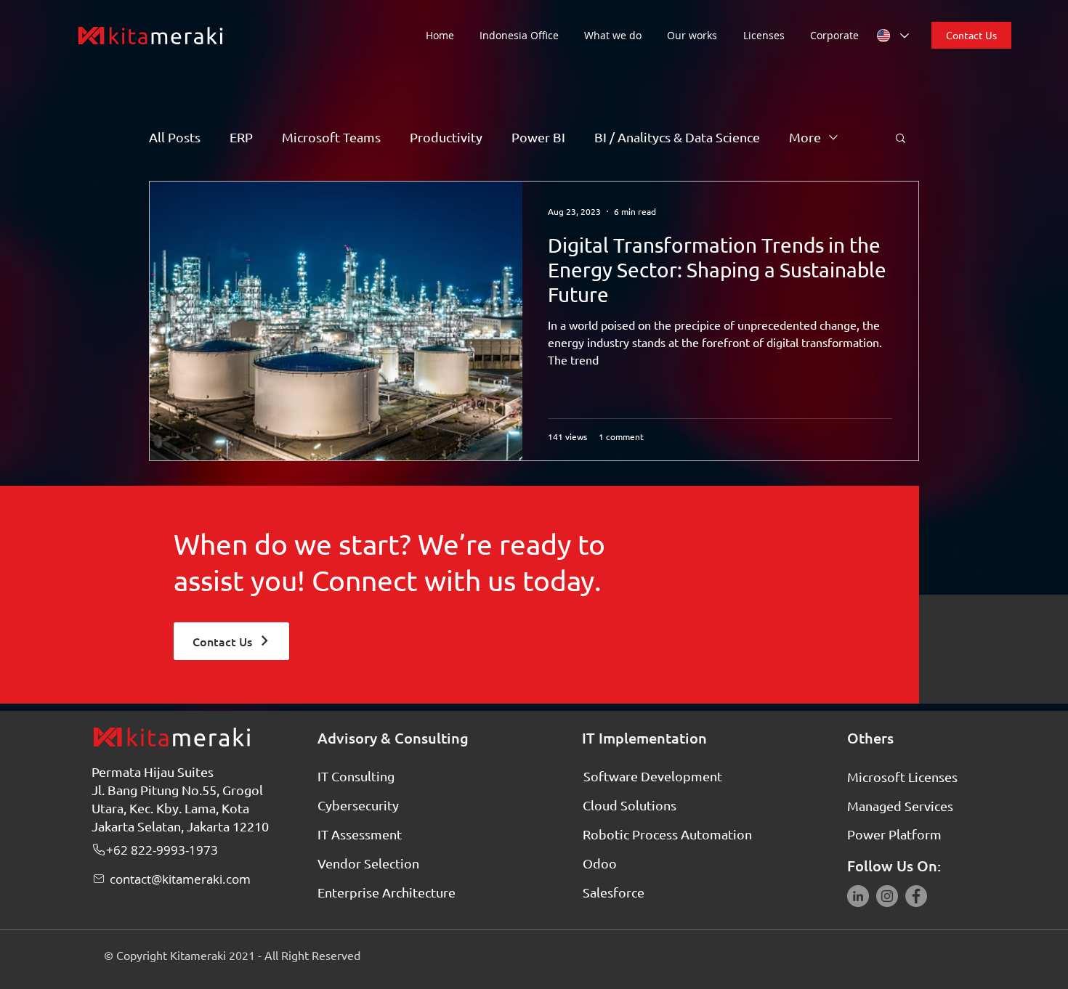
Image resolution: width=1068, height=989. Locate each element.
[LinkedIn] (858, 896)
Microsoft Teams (331, 137)
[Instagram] (887, 896)
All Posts (175, 137)
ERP (241, 137)
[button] (618, 35)
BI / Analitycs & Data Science (677, 137)
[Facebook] (916, 896)
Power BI (538, 137)
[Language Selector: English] (892, 35)
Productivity (446, 137)
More (805, 137)
